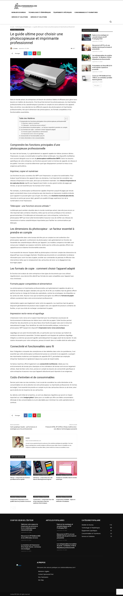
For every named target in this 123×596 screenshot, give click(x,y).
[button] (110, 21)
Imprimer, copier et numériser (31, 123)
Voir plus (96, 85)
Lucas (15, 48)
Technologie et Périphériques (23, 27)
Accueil (12, 27)
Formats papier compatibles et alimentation (35, 131)
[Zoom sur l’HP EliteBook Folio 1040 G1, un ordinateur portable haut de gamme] (86, 78)
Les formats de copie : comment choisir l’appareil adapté (38, 129)
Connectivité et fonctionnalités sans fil (32, 136)
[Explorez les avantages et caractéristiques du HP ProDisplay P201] (86, 37)
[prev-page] (11, 508)
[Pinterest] (34, 53)
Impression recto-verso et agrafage (33, 133)
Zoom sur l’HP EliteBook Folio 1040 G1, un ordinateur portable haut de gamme (102, 77)
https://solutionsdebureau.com (33, 440)
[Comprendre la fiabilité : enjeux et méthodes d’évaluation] (66, 490)
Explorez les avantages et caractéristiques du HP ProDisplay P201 (100, 37)
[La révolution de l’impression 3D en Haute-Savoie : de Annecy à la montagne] (15, 547)
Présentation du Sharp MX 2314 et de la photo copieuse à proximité (102, 67)
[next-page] (14, 508)
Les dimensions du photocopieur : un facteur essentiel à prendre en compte (43, 127)
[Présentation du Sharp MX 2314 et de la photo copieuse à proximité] (86, 68)
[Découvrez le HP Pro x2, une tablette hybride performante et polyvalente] (86, 47)
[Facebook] (26, 53)
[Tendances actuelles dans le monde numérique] (66, 468)
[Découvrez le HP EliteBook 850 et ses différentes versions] (15, 538)
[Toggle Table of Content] (65, 118)
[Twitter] (30, 53)
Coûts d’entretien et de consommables (32, 138)
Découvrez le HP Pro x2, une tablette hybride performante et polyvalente (102, 47)
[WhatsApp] (39, 53)
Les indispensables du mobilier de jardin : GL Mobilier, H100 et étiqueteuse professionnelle (102, 57)
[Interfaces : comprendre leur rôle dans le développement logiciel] (43, 468)
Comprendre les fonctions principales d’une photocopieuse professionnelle (43, 121)
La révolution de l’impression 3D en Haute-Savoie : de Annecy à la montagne (31, 546)
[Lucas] (11, 48)
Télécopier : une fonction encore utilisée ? (34, 125)
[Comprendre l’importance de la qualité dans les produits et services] (20, 490)
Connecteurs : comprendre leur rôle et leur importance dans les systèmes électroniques (43, 501)
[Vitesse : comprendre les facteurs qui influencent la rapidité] (20, 468)
